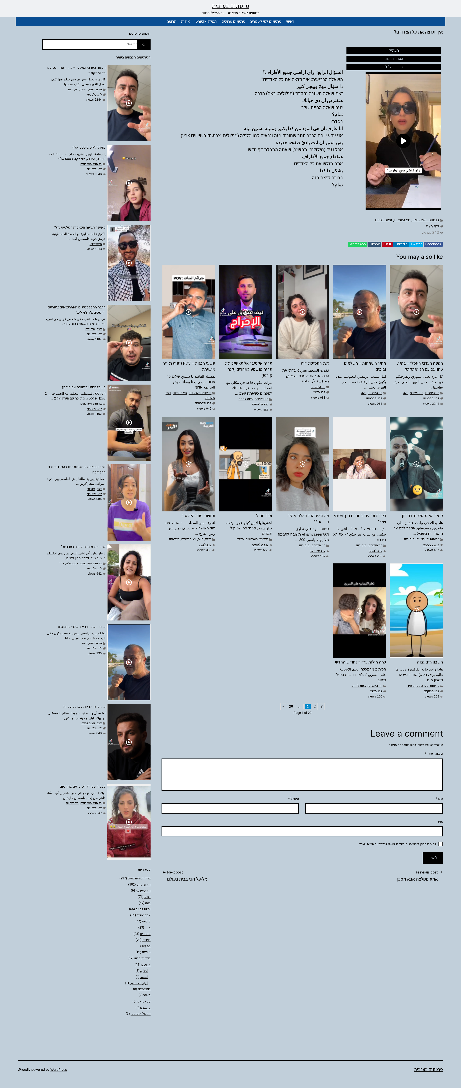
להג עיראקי (317, 550)
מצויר (240, 539)
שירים (146, 940)
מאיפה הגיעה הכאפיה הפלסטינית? (80, 227)
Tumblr (374, 244)
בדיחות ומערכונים (425, 220)
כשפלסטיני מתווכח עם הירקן (84, 387)
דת (149, 946)
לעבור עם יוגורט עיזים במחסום (83, 786)
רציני (208, 539)
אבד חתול (264, 516)
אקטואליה (72, 563)
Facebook (433, 244)
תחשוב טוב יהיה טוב (198, 516)
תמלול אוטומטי (205, 21)
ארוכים (146, 964)
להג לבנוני (375, 550)
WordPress (58, 1069)
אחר (61, 563)
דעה (405, 392)
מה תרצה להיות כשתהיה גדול (84, 706)
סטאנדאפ (144, 1001)
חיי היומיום (402, 220)
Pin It (387, 244)
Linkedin (401, 244)
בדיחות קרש (142, 958)
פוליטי (91, 489)
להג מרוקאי (431, 691)
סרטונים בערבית (230, 6)
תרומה (171, 21)
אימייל (293, 798)
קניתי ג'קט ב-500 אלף (89, 147)
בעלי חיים (144, 989)
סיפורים (210, 397)
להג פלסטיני (431, 398)
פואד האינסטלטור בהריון (422, 516)
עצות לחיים (383, 220)
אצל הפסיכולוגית (315, 363)
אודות (185, 21)
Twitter (416, 244)
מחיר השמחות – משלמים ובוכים (82, 626)
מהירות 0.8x (394, 67)
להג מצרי (432, 226)
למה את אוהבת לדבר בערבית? (83, 546)
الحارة (144, 970)
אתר (440, 821)
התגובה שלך (434, 753)
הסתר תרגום (393, 58)
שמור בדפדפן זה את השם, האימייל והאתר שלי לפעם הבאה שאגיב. (397, 844)
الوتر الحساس (139, 983)
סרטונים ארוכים (233, 21)
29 (291, 706)
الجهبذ (144, 976)
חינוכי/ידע (416, 392)
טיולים (146, 952)
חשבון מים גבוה (430, 662)
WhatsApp (358, 244)
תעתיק (394, 50)
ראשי (290, 21)
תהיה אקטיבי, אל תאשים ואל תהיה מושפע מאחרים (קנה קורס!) (248, 369)
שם (439, 798)
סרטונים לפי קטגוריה (265, 21)
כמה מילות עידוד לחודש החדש (360, 662)
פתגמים (174, 539)
